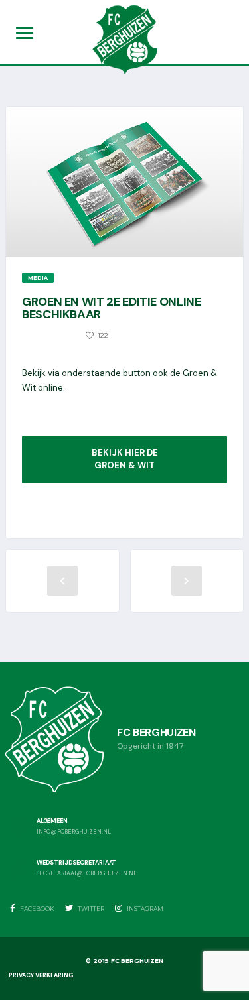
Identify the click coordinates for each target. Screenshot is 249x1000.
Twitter (90, 908)
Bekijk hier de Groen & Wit (125, 459)
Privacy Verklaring (41, 975)
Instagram (144, 908)
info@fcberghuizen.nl (74, 832)
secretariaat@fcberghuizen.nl (87, 873)
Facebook (36, 908)
